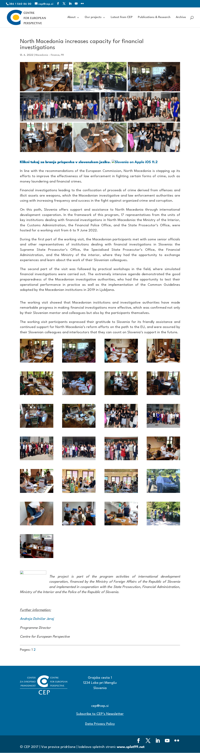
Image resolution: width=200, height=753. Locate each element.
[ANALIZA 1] (79, 350)
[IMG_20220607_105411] (163, 383)
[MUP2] (36, 481)
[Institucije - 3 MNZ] (79, 448)
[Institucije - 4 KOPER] (121, 448)
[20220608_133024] (36, 350)
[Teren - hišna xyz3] (121, 513)
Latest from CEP (122, 17)
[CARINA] (121, 350)
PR (62, 55)
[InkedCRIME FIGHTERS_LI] (121, 416)
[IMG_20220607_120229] (79, 416)
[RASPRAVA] (79, 481)
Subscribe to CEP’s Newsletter (100, 714)
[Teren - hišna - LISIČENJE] (36, 513)
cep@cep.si (100, 706)
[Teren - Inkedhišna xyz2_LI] (36, 546)
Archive (181, 17)
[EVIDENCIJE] (163, 350)
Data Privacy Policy (100, 724)
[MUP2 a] (163, 448)
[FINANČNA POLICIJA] (36, 383)
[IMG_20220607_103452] (121, 383)
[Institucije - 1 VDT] (163, 416)
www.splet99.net (131, 747)
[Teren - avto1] (163, 481)
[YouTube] (76, 3)
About (71, 17)
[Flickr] (82, 3)
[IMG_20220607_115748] (36, 416)
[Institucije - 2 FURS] (36, 448)
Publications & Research (154, 17)
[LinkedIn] (70, 3)
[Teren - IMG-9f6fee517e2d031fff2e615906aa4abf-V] (163, 513)
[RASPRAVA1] (121, 481)
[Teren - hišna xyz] (79, 513)
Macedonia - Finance (47, 55)
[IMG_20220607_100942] (79, 383)
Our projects (93, 17)
